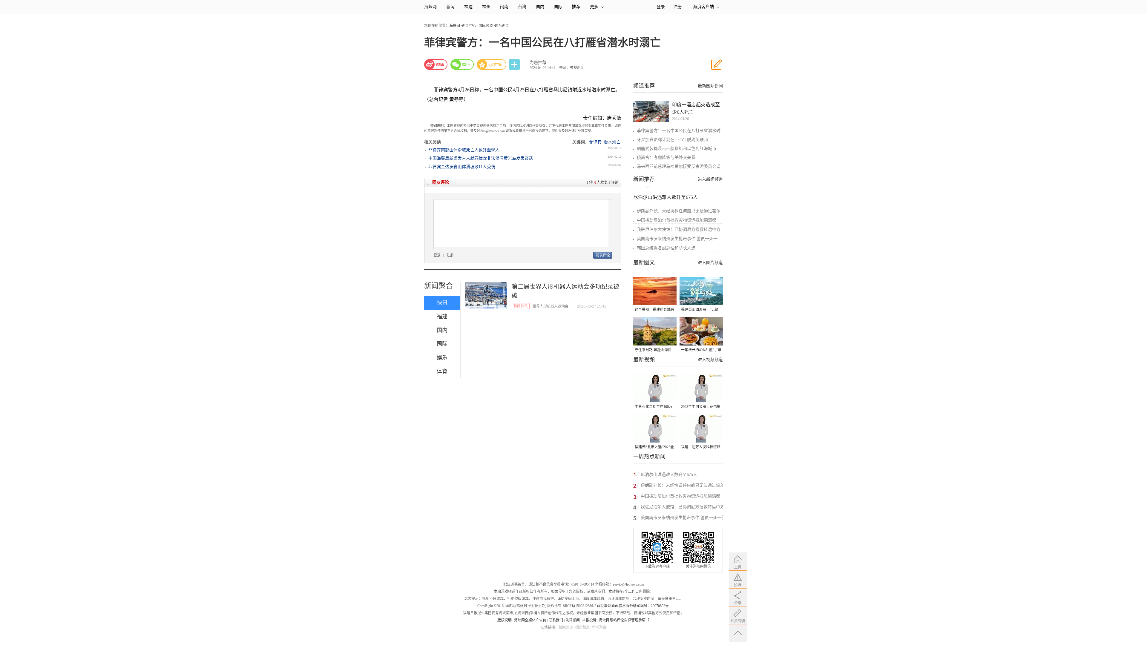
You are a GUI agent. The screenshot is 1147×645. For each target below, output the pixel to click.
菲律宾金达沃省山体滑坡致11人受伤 (461, 167)
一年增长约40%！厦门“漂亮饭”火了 (701, 350)
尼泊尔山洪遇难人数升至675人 (665, 197)
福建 (468, 6)
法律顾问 (572, 620)
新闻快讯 (520, 306)
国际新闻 (502, 26)
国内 (540, 6)
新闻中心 (469, 26)
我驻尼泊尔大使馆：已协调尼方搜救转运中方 (678, 229)
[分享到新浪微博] (435, 64)
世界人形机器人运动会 (550, 306)
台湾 (522, 6)
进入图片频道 (710, 262)
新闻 (450, 6)
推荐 (576, 6)
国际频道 (486, 26)
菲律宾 (595, 142)
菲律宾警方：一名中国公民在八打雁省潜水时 (678, 130)
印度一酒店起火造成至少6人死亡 (696, 108)
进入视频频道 (710, 359)
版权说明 (504, 620)
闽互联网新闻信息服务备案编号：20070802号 (633, 606)
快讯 (442, 303)
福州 (486, 6)
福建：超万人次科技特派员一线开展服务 (700, 447)
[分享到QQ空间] (492, 64)
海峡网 (430, 6)
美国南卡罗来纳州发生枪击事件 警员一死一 (677, 238)
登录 (437, 255)
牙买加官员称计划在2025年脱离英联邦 (672, 139)
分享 (515, 64)
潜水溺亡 (612, 142)
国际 (558, 6)
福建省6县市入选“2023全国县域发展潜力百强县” (654, 447)
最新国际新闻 (710, 86)
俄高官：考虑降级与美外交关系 (666, 157)
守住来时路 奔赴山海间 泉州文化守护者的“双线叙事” (653, 350)
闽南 (504, 6)
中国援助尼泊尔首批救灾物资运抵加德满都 (676, 220)
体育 (442, 371)
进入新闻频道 (710, 179)
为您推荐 (538, 62)
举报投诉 (589, 620)
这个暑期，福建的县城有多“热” (654, 310)
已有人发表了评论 (602, 182)
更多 (594, 6)
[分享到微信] (462, 64)
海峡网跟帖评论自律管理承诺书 (624, 620)
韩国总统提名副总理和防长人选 (666, 248)
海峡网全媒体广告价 (530, 620)
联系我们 (556, 620)
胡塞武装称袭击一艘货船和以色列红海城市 (676, 148)
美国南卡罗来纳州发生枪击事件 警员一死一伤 (683, 517)
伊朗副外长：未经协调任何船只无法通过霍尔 (678, 211)
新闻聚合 (438, 286)
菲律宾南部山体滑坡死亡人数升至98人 (463, 150)
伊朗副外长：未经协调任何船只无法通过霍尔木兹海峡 (682, 486)
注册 (677, 6)
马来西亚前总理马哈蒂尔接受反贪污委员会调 (678, 166)
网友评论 (440, 182)
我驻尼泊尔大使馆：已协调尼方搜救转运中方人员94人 (682, 508)
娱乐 (442, 358)
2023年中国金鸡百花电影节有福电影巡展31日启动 (700, 407)
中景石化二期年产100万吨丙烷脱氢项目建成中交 (654, 407)
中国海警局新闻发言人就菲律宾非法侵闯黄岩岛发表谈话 (480, 158)
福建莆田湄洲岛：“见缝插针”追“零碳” (699, 310)
